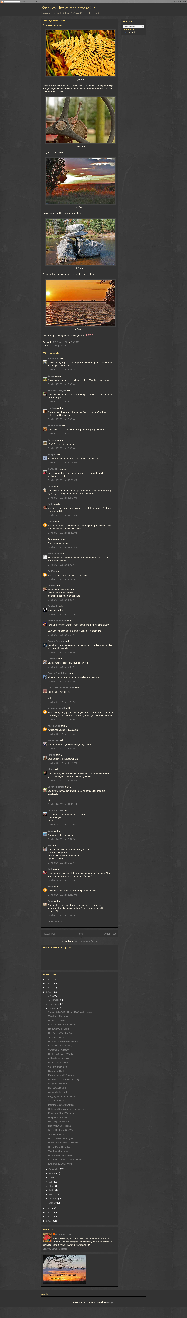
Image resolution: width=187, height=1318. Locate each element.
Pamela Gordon (56, 641)
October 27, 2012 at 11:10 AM (62, 515)
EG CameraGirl (63, 1234)
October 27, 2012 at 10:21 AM (62, 480)
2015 (49, 983)
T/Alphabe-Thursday (58, 1151)
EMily (50, 886)
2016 (49, 979)
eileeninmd (53, 358)
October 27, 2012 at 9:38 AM (62, 448)
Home (80, 933)
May (51, 1186)
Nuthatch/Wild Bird (57, 1020)
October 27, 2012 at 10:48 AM (62, 498)
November (54, 1004)
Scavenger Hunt (58, 345)
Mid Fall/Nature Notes (58, 1058)
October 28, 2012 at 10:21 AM (62, 763)
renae (51, 486)
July (51, 1177)
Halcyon (52, 454)
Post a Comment (54, 921)
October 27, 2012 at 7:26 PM (62, 702)
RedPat (51, 571)
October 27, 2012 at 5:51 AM (62, 369)
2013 (49, 992)
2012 (49, 996)
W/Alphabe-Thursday (58, 1050)
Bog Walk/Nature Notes (59, 1126)
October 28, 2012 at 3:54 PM (62, 839)
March (52, 1194)
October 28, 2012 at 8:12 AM (62, 734)
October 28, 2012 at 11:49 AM (62, 804)
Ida (49, 845)
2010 (49, 1212)
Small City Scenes (57, 620)
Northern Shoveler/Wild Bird (61, 1054)
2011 (49, 1208)
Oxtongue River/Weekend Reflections (66, 1109)
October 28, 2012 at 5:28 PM (62, 880)
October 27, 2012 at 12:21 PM (62, 547)
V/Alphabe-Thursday (58, 1083)
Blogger (110, 1302)
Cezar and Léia (55, 810)
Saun (50, 831)
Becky (51, 376)
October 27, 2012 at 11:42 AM (62, 533)
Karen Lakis (54, 726)
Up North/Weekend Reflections (63, 1041)
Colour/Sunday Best (57, 1067)
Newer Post (49, 933)
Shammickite (54, 425)
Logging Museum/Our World (61, 1096)
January (53, 1203)
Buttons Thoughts (57, 390)
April (51, 1190)
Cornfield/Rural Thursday (60, 1046)
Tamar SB (53, 740)
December (54, 1000)
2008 (49, 1221)
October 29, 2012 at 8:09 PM (62, 915)
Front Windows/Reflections (61, 1075)
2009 (49, 1216)
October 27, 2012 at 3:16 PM (62, 614)
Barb (50, 869)
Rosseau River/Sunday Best (61, 1138)
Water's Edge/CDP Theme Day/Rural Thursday (70, 1012)
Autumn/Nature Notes (58, 1092)
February (53, 1198)
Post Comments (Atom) (86, 941)
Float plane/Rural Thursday (61, 1113)
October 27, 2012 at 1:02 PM (62, 565)
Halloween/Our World (58, 1029)
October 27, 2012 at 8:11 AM (62, 434)
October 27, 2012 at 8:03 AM (62, 419)
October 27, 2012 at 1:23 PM (62, 600)
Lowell (51, 521)
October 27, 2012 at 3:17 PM (62, 635)
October (53, 1008)
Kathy (51, 504)
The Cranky (53, 553)
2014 (49, 988)
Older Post (110, 933)
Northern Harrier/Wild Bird (60, 1155)
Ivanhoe (52, 408)
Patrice (51, 755)
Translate (131, 32)
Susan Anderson (56, 787)
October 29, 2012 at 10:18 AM (62, 895)
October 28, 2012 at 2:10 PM (62, 824)
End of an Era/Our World (60, 1164)
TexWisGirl (53, 469)
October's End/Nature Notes (61, 1024)
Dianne (51, 585)
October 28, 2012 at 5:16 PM (62, 863)
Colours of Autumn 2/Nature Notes (64, 1159)
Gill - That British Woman (61, 688)
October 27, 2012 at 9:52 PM (62, 719)
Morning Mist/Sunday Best (61, 1105)
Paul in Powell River (58, 673)
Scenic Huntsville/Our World (61, 1130)
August (52, 1173)
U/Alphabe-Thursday (58, 1117)
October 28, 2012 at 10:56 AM (62, 780)
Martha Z (52, 659)
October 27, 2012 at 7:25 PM (62, 681)
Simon (51, 769)
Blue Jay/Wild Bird (57, 1088)
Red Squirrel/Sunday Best (60, 1033)
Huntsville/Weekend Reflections (63, 1143)
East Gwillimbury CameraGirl (68, 8)
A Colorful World (56, 708)
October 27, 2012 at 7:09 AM (62, 384)
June (51, 1182)
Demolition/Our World (58, 1062)
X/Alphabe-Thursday (58, 1016)
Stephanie (53, 606)
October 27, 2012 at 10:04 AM (62, 463)
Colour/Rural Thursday (59, 1147)
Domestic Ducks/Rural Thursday (63, 1079)
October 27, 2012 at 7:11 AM (62, 401)
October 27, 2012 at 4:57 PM (62, 652)
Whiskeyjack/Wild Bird (58, 1121)
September (54, 1169)
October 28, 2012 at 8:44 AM (62, 748)
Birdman (52, 440)
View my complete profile (55, 1249)
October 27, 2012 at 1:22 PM (62, 579)
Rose (50, 901)
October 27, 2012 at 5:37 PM (62, 667)
